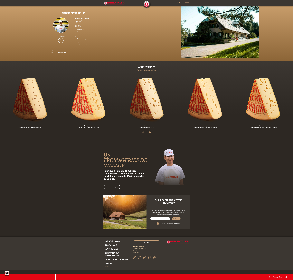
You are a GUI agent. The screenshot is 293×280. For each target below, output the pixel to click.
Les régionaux (88, 126)
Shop (108, 263)
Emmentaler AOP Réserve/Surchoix (205, 127)
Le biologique (263, 126)
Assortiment (113, 241)
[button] (143, 132)
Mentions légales (137, 271)
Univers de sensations (112, 254)
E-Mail (78, 31)
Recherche (176, 219)
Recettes (111, 245)
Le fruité (146, 126)
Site (61, 40)
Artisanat (111, 249)
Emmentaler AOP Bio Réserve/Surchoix (263, 127)
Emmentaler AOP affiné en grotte (30, 127)
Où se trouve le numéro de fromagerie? (170, 223)
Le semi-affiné (205, 126)
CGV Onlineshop (156, 271)
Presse (107, 267)
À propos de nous (116, 259)
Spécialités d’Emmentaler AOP (88, 127)
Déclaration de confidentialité (147, 271)
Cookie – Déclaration (165, 271)
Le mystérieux (30, 126)
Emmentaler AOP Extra (146, 127)
